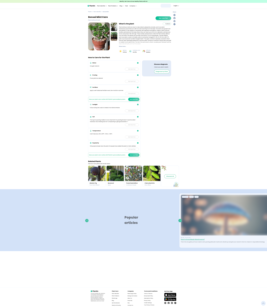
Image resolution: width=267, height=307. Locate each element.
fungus (191, 196)
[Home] (91, 5)
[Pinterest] (174, 21)
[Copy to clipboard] (174, 24)
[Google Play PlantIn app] (170, 299)
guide (196, 196)
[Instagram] (165, 303)
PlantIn (90, 11)
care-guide (185, 196)
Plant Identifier (97, 11)
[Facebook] (174, 18)
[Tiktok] (175, 303)
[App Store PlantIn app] (170, 295)
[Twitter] (174, 15)
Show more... (122, 46)
